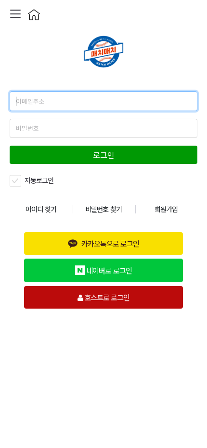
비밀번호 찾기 (103, 209)
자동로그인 (38, 180)
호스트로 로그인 (106, 297)
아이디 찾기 (41, 209)
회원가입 (166, 209)
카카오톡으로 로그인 (110, 243)
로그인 (104, 155)
